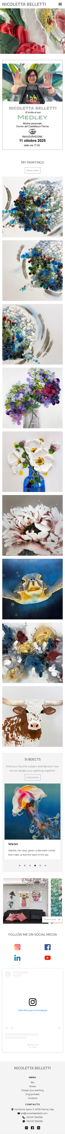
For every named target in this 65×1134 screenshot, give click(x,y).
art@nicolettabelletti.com (34, 1113)
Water (13, 844)
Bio (32, 1082)
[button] (60, 4)
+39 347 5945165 (34, 1117)
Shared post (33, 1044)
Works (32, 1086)
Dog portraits (32, 1094)
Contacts (32, 1098)
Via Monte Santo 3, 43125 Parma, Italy (34, 1109)
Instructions (32, 777)
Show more (32, 170)
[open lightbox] (25, 901)
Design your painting (32, 1090)
